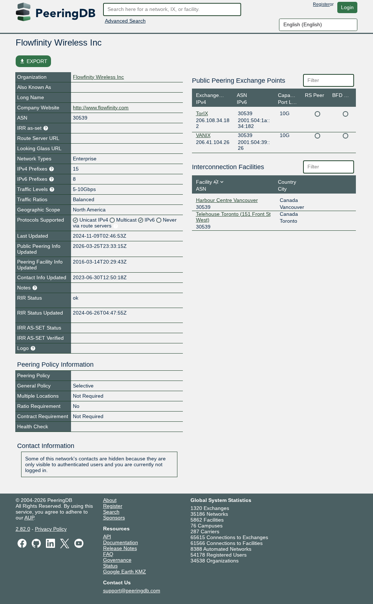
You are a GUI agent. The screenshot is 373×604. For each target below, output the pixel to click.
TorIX (202, 113)
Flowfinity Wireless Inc (98, 77)
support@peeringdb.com (131, 590)
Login (347, 7)
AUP (29, 518)
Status (110, 566)
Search (111, 512)
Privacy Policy (51, 529)
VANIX (203, 135)
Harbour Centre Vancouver (227, 200)
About (110, 500)
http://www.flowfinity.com (101, 107)
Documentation (120, 542)
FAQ (108, 554)
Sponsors (114, 518)
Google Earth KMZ (124, 571)
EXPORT (33, 61)
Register (321, 4)
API (107, 536)
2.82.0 (23, 529)
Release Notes (120, 548)
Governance (117, 560)
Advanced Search (125, 21)
